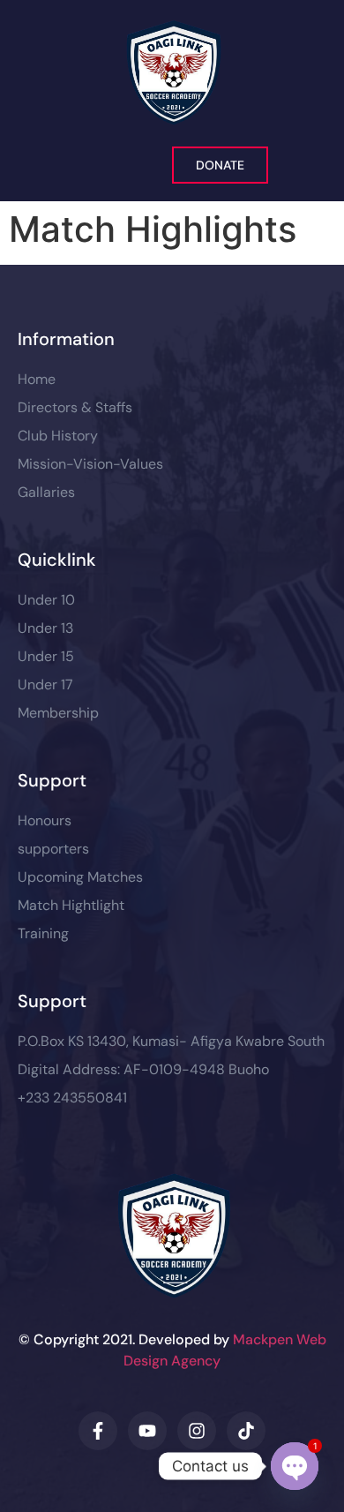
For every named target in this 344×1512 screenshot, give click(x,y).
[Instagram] (196, 1430)
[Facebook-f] (98, 1430)
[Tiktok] (246, 1430)
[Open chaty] (294, 1466)
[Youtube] (147, 1430)
